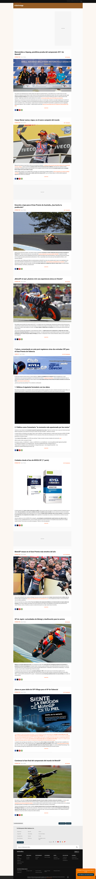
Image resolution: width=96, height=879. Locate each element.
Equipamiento (19, 836)
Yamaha (29, 836)
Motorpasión (56, 857)
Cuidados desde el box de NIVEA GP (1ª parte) (32, 460)
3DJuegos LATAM (29, 870)
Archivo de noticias (19, 823)
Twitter (17, 110)
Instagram (60, 842)
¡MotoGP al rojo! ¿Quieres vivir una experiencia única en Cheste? (39, 279)
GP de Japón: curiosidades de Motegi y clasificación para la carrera (40, 619)
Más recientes (62, 823)
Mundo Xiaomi (19, 863)
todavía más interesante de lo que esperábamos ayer (37, 598)
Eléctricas (30, 838)
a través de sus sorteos (48, 378)
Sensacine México (38, 870)
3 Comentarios (67, 463)
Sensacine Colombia (38, 872)
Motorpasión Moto (56, 858)
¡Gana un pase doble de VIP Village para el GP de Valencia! (36, 689)
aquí (60, 438)
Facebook (15, 110)
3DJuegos (28, 857)
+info (81, 1)
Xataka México (19, 870)
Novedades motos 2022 (42, 839)
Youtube (58, 842)
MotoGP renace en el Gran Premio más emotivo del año (35, 552)
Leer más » (46, 107)
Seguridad (19, 833)
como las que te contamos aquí (23, 380)
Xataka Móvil (19, 858)
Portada (69, 823)
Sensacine (37, 857)
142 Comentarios (67, 354)
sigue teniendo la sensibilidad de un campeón (55, 261)
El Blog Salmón (74, 857)
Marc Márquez (20, 838)
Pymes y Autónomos (75, 858)
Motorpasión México (57, 870)
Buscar (77, 847)
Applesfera (19, 860)
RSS (62, 842)
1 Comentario (67, 122)
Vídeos (40, 831)
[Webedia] (20, 851)
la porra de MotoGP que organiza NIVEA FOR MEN (48, 254)
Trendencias (65, 857)
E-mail (22, 110)
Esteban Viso (17, 57)
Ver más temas (20, 842)
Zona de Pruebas (42, 833)
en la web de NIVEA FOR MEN (63, 743)
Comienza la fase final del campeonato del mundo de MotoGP (37, 761)
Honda (40, 836)
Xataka (18, 857)
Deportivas (19, 831)
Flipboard (19, 110)
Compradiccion (65, 860)
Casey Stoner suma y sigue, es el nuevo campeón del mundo (37, 120)
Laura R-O (17, 354)
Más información (49, 877)
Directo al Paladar (47, 857)
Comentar (68, 57)
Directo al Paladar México (47, 871)
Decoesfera (64, 858)
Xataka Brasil (19, 872)
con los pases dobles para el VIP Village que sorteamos (52, 98)
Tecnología (30, 833)
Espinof (36, 858)
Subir (76, 851)
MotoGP (29, 831)
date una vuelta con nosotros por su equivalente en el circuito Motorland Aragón (39, 740)
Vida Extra (27, 858)
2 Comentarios (67, 554)
